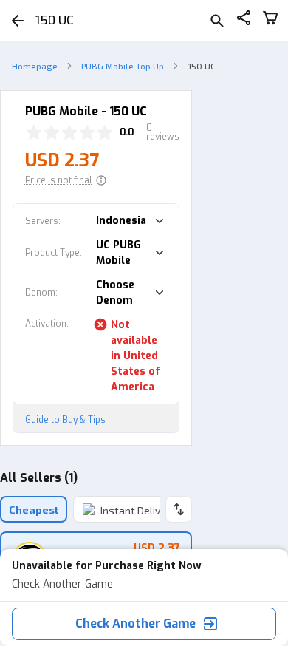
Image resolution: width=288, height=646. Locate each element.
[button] (66, 180)
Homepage (35, 66)
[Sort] (178, 509)
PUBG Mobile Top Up (122, 66)
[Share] (244, 20)
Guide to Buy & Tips (65, 420)
